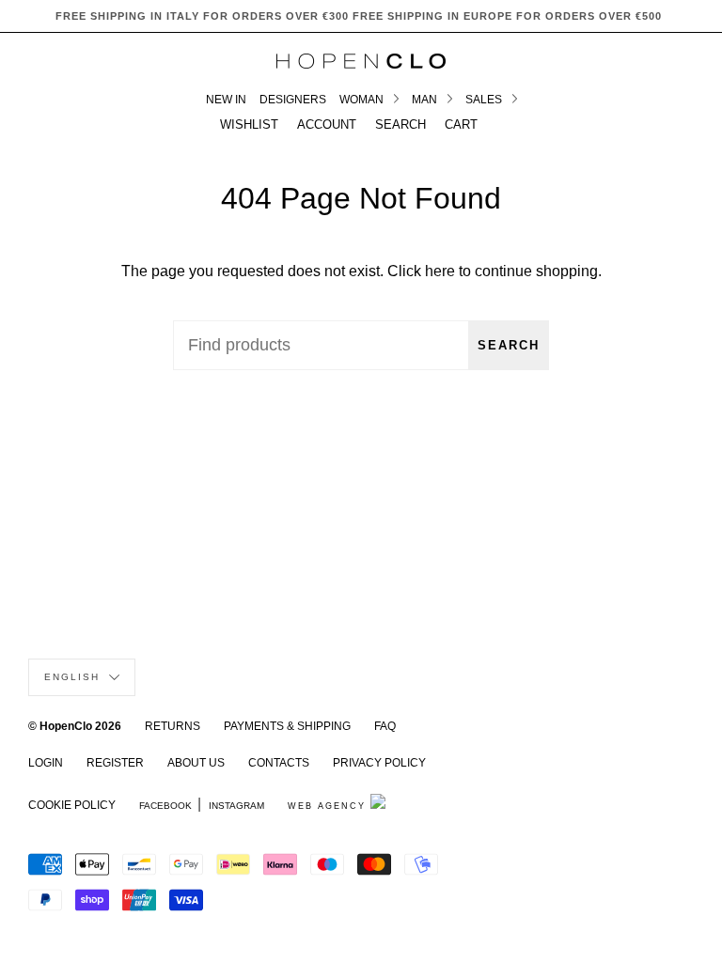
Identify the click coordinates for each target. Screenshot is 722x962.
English (74, 677)
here (440, 271)
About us (196, 762)
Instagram (236, 805)
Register (115, 762)
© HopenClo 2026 (74, 726)
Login (45, 762)
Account (326, 125)
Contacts (278, 762)
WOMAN (362, 99)
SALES (485, 99)
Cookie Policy (72, 805)
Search (509, 345)
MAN (426, 99)
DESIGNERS (292, 99)
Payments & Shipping (287, 726)
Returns (172, 726)
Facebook (165, 805)
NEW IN (226, 99)
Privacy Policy (379, 762)
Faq (385, 726)
